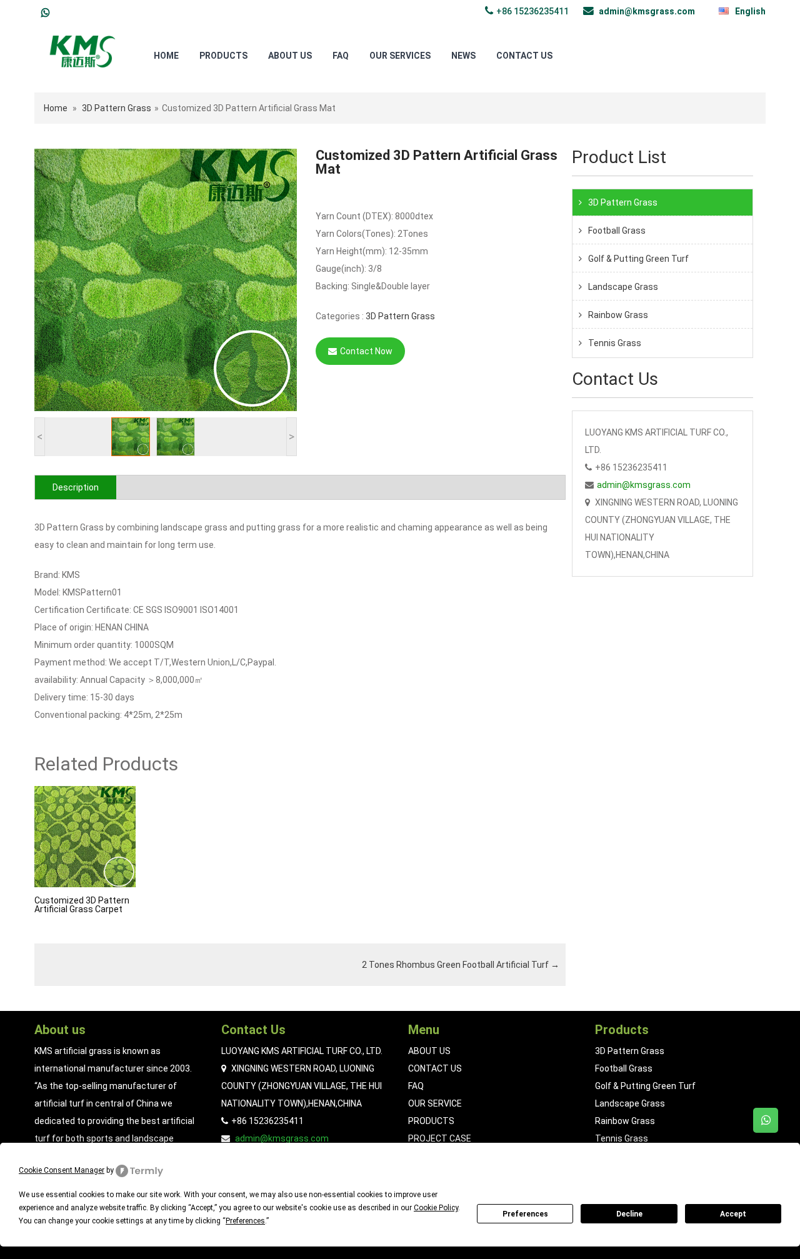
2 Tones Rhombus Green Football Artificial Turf (460, 965)
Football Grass (617, 231)
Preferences (525, 1214)
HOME (166, 56)
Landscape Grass (623, 287)
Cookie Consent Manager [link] (61, 1170)
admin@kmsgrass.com (647, 11)
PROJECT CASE (439, 1138)
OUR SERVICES (400, 56)
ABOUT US (290, 56)
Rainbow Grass (618, 315)
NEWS (463, 56)
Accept (733, 1214)
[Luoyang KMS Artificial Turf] (82, 51)
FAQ (340, 56)
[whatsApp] (45, 12)
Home (56, 108)
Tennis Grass (614, 343)
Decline (629, 1214)
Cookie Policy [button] (436, 1207)
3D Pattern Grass (116, 108)
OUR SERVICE (435, 1103)
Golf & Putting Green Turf (638, 259)
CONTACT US (524, 56)
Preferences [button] (245, 1221)
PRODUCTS (223, 56)
